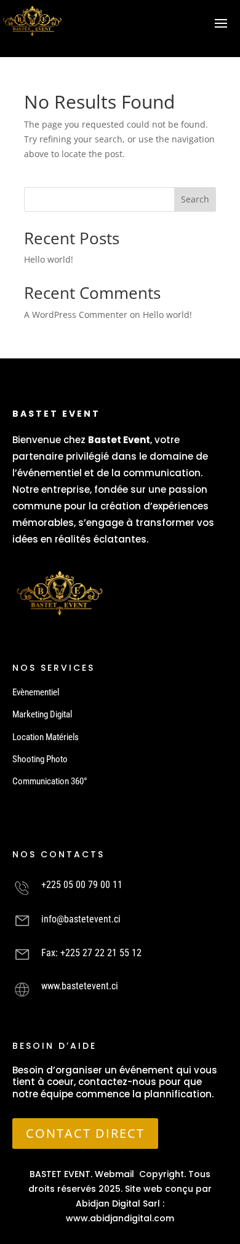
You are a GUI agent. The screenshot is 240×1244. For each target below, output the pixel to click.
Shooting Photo (40, 759)
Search (195, 199)
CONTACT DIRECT (85, 1133)
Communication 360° (49, 781)
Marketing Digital (42, 714)
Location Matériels (45, 737)
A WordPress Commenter (75, 314)
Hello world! (48, 259)
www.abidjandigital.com (120, 1218)
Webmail (114, 1174)
